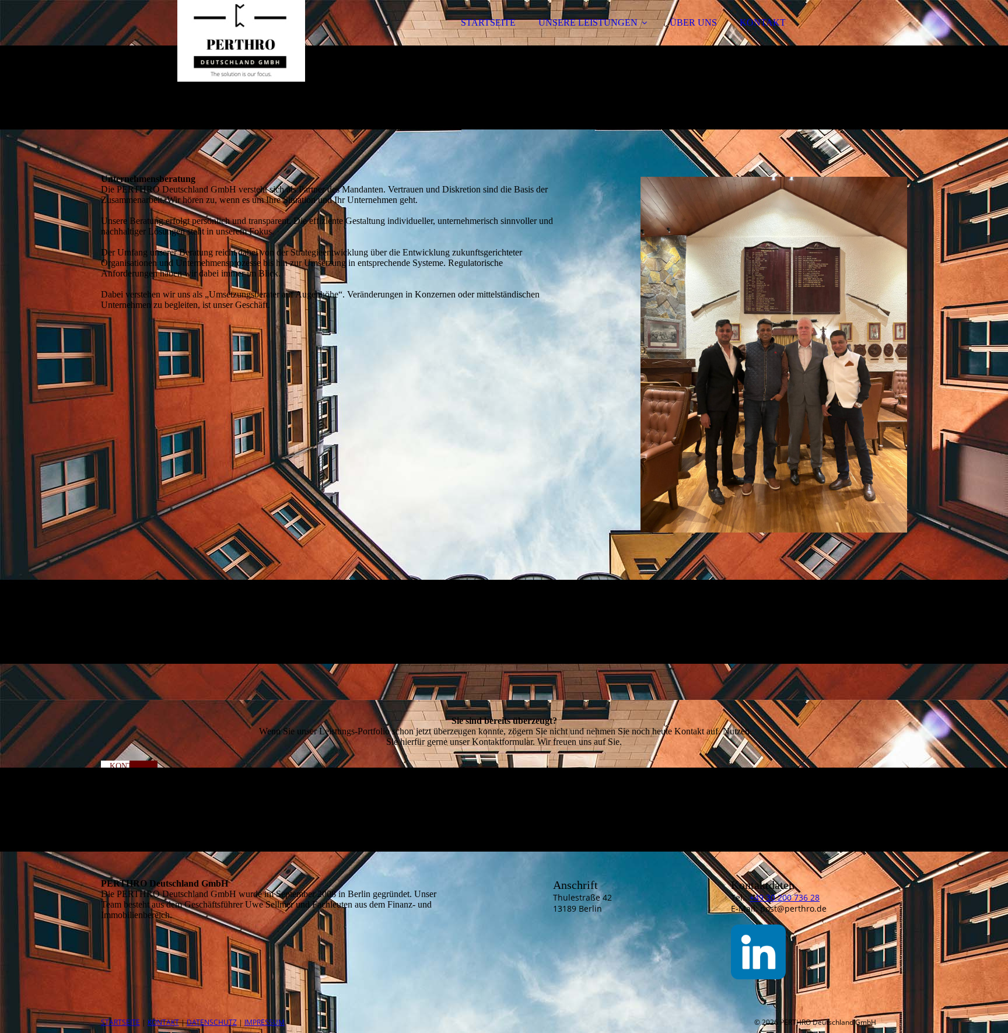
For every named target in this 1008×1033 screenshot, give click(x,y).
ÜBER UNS (693, 22)
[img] (203, 41)
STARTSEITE (488, 22)
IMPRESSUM (264, 1022)
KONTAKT (763, 22)
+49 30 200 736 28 (785, 897)
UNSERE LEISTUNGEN (588, 22)
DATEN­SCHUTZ (212, 1022)
